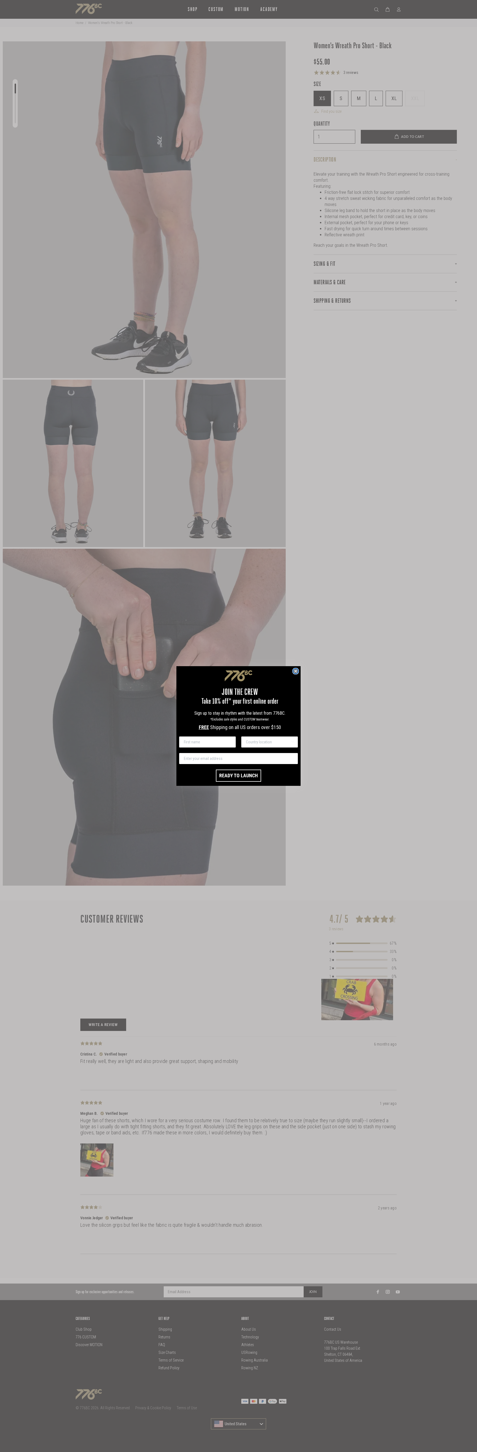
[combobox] (268, 742)
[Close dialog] (295, 671)
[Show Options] (292, 742)
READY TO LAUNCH (238, 775)
